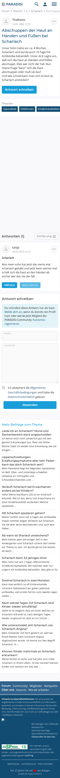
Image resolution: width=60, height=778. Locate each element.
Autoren (21, 690)
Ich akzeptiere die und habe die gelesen (31, 392)
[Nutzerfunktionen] (45, 4)
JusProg (29, 755)
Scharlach (36, 11)
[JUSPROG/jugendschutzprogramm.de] (15, 746)
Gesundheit (9, 109)
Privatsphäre (45, 763)
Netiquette (51, 686)
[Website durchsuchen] (36, 4)
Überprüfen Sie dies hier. (44, 736)
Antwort (10, 345)
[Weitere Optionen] (54, 21)
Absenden (30, 405)
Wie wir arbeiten (38, 690)
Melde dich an (13, 312)
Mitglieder (36, 686)
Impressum (13, 763)
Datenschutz (28, 763)
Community (20, 686)
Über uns (8, 689)
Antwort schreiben (19, 89)
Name (7, 333)
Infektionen (27, 109)
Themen (17, 11)
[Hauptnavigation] (54, 4)
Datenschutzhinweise (21, 397)
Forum (5, 11)
